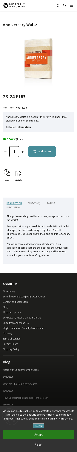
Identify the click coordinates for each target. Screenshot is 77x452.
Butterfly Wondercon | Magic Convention (24, 297)
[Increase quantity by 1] (22, 151)
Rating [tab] (51, 203)
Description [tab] (14, 203)
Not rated (21, 107)
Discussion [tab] (13, 207)
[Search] (58, 5)
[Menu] (71, 5)
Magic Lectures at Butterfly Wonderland (23, 328)
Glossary (7, 333)
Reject (38, 445)
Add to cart (44, 151)
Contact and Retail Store (15, 302)
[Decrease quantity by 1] (5, 151)
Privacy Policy (10, 344)
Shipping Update (12, 312)
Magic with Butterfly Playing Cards (20, 370)
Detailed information (18, 127)
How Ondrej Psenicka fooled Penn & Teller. (25, 398)
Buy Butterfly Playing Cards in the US (22, 318)
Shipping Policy (11, 349)
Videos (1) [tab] (34, 203)
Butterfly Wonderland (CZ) (16, 323)
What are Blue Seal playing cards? (20, 384)
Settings (39, 425)
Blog (5, 307)
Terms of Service (11, 339)
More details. (66, 418)
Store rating (9, 291)
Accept (38, 435)
